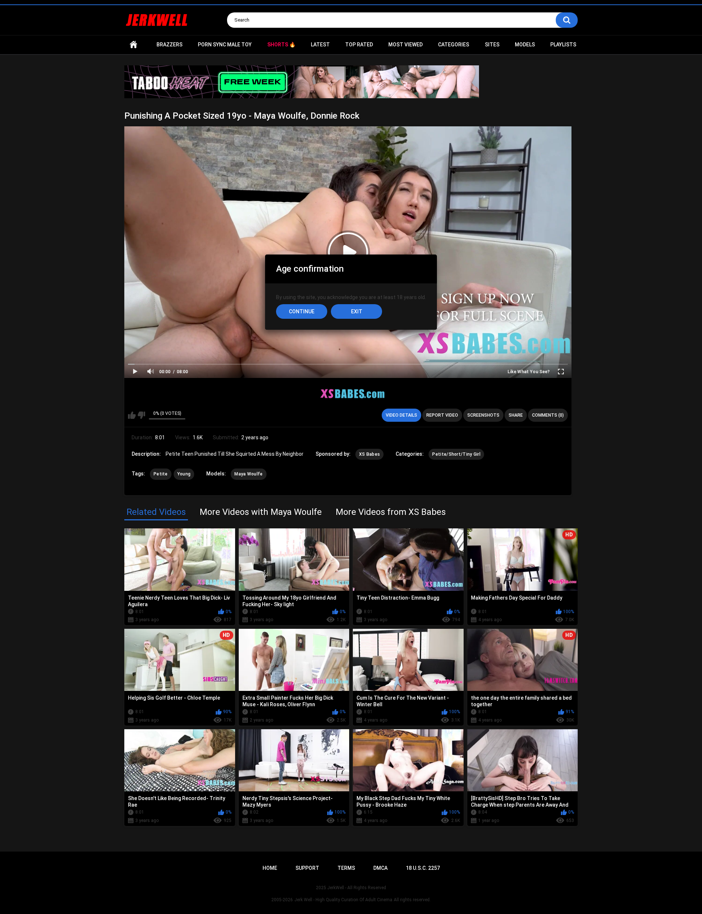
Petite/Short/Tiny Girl (456, 454)
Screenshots (483, 415)
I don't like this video (141, 415)
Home (133, 44)
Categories (453, 44)
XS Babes (369, 454)
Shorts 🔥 (281, 44)
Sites (492, 44)
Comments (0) (548, 415)
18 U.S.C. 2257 (423, 868)
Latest (320, 44)
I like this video (132, 415)
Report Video (442, 415)
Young (184, 474)
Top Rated (359, 44)
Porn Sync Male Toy (225, 44)
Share (516, 415)
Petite (161, 474)
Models (525, 44)
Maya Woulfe (248, 474)
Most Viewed (405, 44)
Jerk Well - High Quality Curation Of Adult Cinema (343, 899)
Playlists (563, 44)
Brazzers (169, 44)
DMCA (380, 868)
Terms (346, 868)
